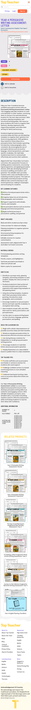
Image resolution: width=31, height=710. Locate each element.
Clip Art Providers (7, 652)
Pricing (7, 11)
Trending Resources (20, 636)
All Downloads (15, 79)
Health (4, 673)
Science (19, 649)
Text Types (23, 28)
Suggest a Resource (20, 662)
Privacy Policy (6, 649)
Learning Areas (9, 28)
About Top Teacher (8, 633)
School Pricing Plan (23, 666)
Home (2, 28)
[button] (8, 83)
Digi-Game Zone (22, 633)
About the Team (7, 636)
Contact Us (20, 672)
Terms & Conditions (5, 645)
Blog (3, 642)
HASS (19, 646)
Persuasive (4, 30)
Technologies (6, 676)
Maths (19, 643)
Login (14, 11)
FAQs (3, 639)
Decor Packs (21, 652)
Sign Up (22, 11)
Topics (19, 655)
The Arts (4, 679)
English (17, 28)
